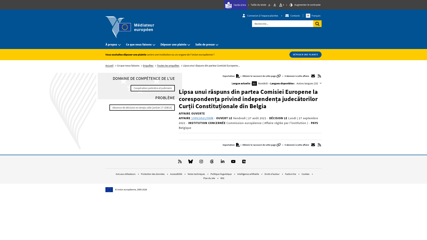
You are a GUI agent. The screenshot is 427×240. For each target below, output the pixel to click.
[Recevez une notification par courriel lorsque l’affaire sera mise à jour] (313, 76)
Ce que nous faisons (139, 44)
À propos (111, 44)
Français (313, 15)
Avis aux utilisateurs (126, 174)
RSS (222, 178)
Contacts (295, 15)
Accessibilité (176, 174)
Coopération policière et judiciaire (153, 88)
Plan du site (209, 178)
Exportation (229, 76)
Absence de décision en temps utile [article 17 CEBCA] (142, 107)
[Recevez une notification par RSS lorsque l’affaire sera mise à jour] (319, 76)
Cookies (306, 174)
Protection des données (153, 174)
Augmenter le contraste (307, 4)
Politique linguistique (221, 174)
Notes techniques (196, 174)
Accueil (109, 65)
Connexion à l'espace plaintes (263, 15)
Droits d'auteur (272, 174)
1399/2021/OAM (201, 118)
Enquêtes (148, 65)
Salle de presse (205, 44)
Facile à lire (239, 4)
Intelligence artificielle (248, 174)
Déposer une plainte (173, 44)
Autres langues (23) (308, 83)
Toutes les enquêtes (168, 65)
